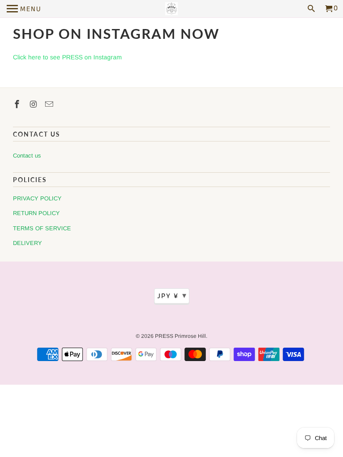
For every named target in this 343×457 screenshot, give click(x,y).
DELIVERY (27, 243)
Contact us (27, 155)
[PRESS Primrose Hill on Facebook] (18, 104)
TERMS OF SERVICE (42, 228)
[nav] (24, 9)
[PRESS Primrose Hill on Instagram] (34, 104)
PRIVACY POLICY (37, 198)
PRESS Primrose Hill (180, 336)
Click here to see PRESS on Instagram (67, 57)
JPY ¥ (172, 296)
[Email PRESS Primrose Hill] (50, 104)
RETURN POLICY (36, 213)
